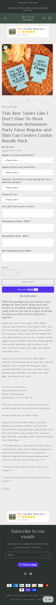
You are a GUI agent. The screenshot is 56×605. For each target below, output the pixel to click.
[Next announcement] (51, 3)
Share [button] (7, 489)
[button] (5, 18)
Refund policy (46, 595)
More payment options (28, 296)
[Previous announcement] (5, 3)
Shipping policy (42, 599)
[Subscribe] (48, 555)
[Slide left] (22, 100)
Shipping (5, 150)
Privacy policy (16, 599)
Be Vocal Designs (18, 595)
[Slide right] (34, 100)
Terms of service (29, 599)
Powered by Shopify (31, 595)
